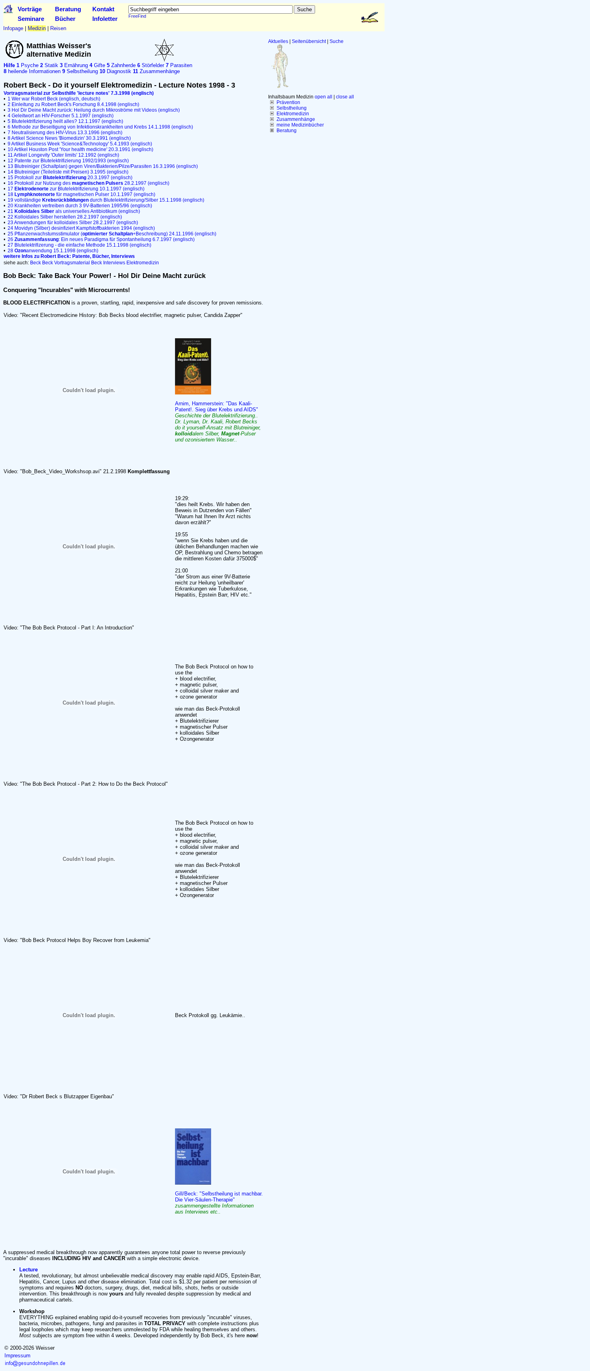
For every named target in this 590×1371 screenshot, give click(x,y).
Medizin (37, 28)
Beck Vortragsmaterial (66, 263)
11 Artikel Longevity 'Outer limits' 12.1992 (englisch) (63, 155)
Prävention (288, 102)
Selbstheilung (292, 108)
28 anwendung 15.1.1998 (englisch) (53, 250)
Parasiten (179, 65)
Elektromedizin (293, 113)
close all (345, 97)
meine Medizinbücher (300, 125)
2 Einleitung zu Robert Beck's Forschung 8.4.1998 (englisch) (73, 104)
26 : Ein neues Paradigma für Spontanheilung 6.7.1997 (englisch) (101, 239)
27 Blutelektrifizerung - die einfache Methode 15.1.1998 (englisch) (79, 245)
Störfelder (150, 65)
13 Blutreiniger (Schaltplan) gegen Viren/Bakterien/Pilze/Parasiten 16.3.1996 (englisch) (103, 166)
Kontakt (103, 9)
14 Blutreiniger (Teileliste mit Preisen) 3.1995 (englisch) (68, 172)
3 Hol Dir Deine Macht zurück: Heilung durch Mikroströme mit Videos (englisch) (94, 110)
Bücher (65, 18)
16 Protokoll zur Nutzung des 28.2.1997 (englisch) (88, 183)
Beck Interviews (108, 263)
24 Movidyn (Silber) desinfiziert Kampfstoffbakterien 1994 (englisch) (81, 228)
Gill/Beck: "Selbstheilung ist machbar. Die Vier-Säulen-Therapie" (219, 1203)
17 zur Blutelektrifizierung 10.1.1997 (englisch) (76, 189)
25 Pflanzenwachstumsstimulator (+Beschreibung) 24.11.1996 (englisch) (112, 234)
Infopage (13, 28)
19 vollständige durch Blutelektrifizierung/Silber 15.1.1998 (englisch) (106, 200)
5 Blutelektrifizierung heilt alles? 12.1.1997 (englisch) (65, 121)
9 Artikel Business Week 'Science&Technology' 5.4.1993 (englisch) (80, 144)
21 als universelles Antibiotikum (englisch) (74, 211)
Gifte (97, 65)
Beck (35, 263)
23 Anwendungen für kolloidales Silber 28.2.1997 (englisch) (73, 222)
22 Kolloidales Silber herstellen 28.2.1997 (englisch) (65, 217)
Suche (337, 41)
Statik (49, 65)
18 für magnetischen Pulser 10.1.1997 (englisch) (81, 194)
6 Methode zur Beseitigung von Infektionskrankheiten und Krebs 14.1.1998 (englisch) (100, 127)
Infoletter (105, 18)
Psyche (27, 65)
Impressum (17, 1356)
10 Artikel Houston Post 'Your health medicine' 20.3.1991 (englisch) (80, 149)
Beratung (68, 9)
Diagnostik (115, 71)
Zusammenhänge (296, 119)
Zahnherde (121, 65)
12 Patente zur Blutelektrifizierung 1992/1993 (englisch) (68, 160)
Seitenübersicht (309, 41)
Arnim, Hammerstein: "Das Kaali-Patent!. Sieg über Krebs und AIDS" (218, 421)
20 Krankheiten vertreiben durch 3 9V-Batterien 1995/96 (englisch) (80, 205)
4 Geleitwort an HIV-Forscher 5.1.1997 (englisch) (61, 116)
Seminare (31, 18)
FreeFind (137, 16)
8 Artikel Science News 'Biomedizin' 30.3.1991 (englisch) (69, 138)
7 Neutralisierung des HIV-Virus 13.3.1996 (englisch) (65, 132)
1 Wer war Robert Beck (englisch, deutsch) (54, 99)
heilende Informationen (32, 71)
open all (323, 97)
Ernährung (74, 65)
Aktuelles (278, 41)
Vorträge (30, 9)
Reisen (58, 28)
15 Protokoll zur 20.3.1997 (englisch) (70, 177)
